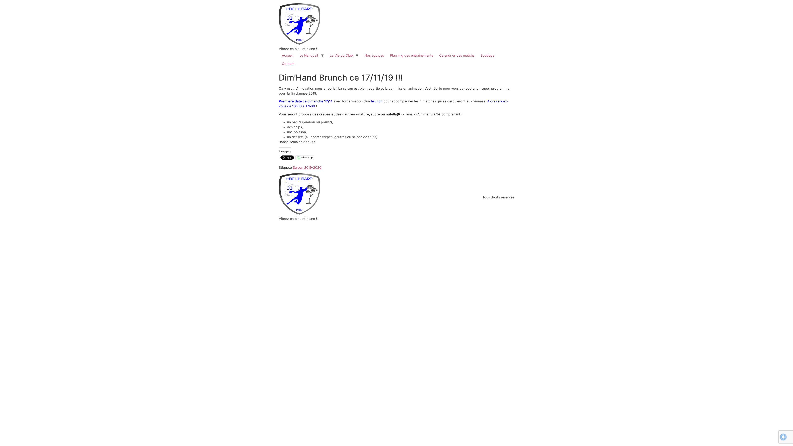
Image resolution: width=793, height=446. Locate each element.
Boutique (487, 55)
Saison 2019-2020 (307, 167)
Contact (288, 64)
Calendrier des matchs (456, 55)
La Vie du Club (341, 55)
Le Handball (308, 55)
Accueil (287, 55)
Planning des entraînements (411, 55)
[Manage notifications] (783, 437)
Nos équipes (374, 55)
